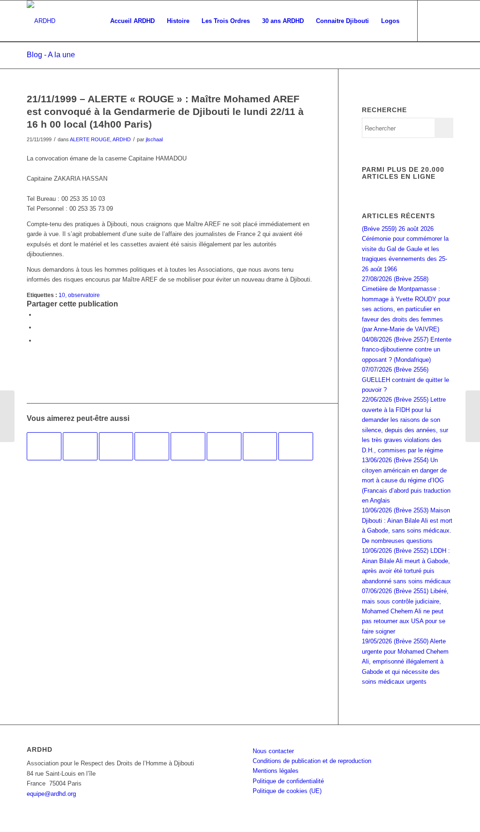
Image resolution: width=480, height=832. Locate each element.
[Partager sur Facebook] (38, 314)
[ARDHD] (41, 21)
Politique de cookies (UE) (287, 790)
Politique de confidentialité (288, 781)
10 (62, 295)
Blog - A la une (51, 55)
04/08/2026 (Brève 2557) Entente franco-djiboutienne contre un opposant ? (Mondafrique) (406, 349)
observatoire (84, 295)
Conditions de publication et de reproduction (312, 760)
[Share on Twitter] (38, 340)
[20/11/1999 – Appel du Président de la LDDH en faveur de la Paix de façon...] (7, 416)
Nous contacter (273, 751)
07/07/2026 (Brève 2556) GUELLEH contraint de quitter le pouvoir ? (405, 379)
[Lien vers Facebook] (432, 21)
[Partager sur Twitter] (38, 327)
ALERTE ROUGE (90, 139)
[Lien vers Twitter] (446, 21)
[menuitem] (132, 21)
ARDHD (121, 139)
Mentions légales (276, 770)
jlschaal (154, 139)
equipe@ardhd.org (51, 793)
